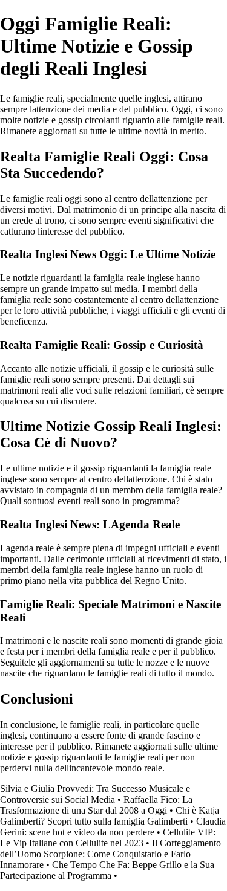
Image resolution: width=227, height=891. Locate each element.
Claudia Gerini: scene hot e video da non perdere (113, 826)
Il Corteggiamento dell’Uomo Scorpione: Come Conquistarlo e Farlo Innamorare (110, 854)
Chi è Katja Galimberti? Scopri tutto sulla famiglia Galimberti (109, 815)
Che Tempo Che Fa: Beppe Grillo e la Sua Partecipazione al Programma (107, 870)
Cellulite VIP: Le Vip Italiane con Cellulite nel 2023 (107, 837)
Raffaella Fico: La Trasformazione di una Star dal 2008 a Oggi (96, 804)
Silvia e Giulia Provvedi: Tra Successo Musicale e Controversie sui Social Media (95, 794)
